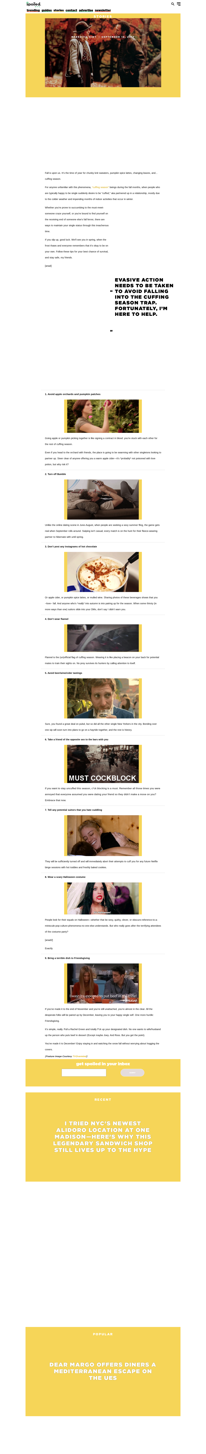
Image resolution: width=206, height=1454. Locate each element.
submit (132, 1073)
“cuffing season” (100, 187)
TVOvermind (79, 1056)
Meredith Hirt (84, 37)
